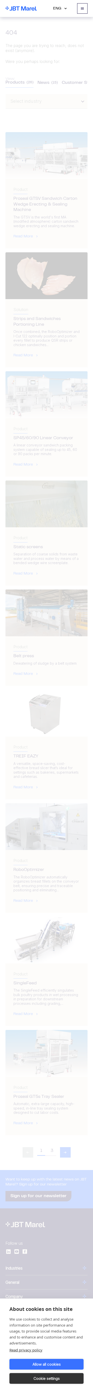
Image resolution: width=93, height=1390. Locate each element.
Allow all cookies (46, 1364)
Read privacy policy (25, 1349)
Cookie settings (46, 1378)
